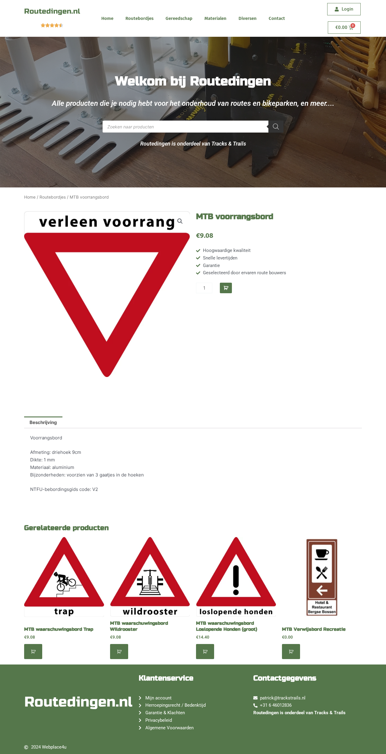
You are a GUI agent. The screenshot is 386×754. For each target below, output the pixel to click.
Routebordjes (139, 18)
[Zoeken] (275, 127)
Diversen (248, 18)
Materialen (215, 18)
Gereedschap (179, 18)
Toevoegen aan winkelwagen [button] (33, 651)
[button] (180, 221)
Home (107, 18)
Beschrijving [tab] (43, 422)
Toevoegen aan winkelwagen (226, 288)
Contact (277, 18)
